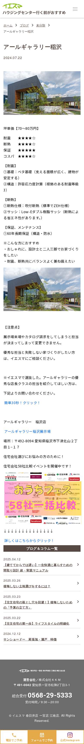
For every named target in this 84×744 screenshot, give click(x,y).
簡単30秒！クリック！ (22, 402)
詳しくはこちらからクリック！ (29, 540)
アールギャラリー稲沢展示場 (27, 431)
